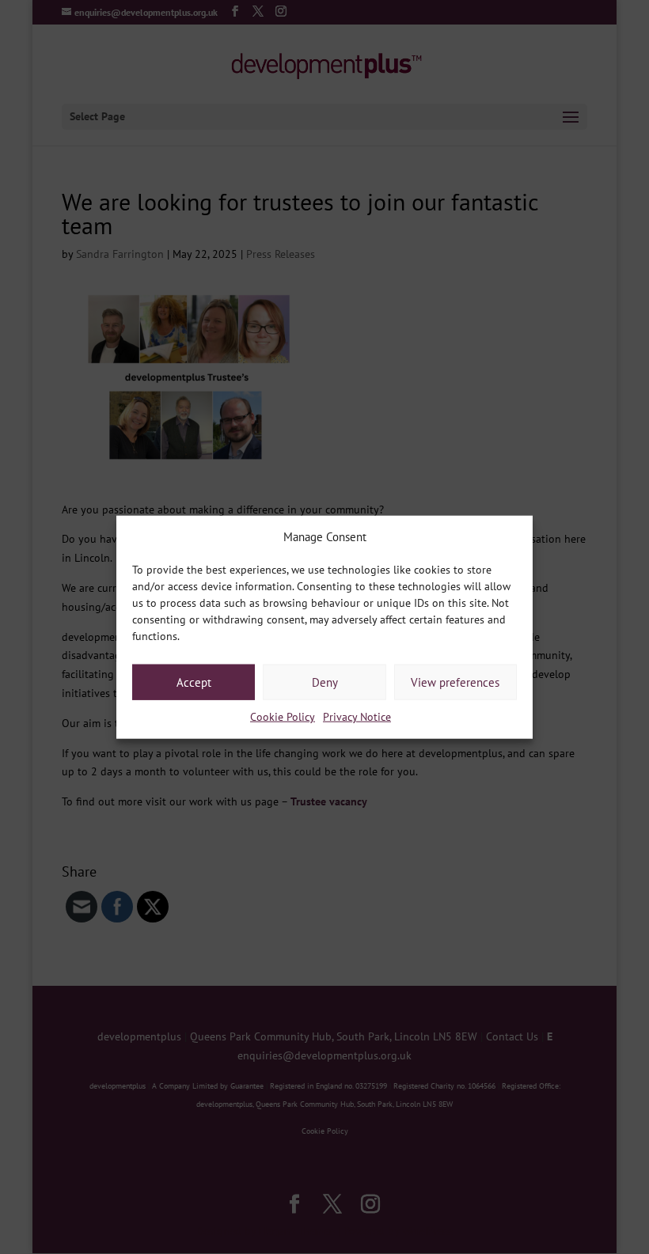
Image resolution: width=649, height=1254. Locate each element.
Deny (325, 682)
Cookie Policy (282, 717)
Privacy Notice (357, 717)
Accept (193, 682)
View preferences (455, 682)
